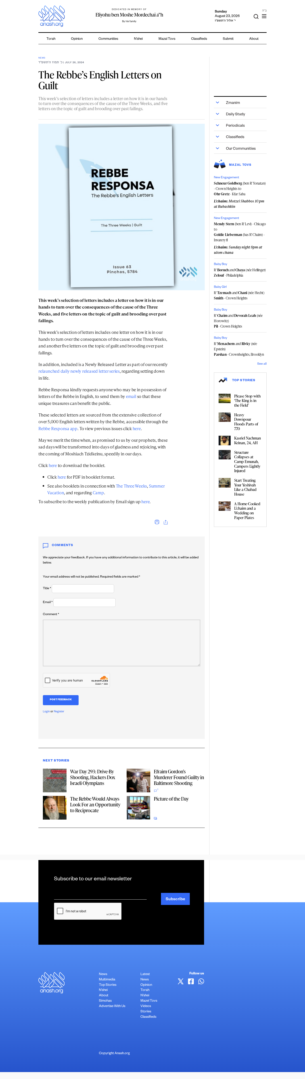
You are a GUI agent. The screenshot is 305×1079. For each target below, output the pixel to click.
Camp (98, 493)
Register (59, 711)
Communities (108, 39)
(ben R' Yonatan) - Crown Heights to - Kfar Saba (240, 188)
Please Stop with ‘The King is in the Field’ (247, 400)
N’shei (138, 39)
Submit (228, 39)
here (137, 428)
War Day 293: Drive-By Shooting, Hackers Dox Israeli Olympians (92, 777)
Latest (145, 974)
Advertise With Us (112, 1006)
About (254, 39)
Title (47, 589)
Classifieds (199, 39)
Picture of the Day (171, 798)
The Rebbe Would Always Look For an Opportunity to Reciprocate (95, 804)
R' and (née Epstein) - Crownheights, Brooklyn (239, 349)
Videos (145, 1006)
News (41, 58)
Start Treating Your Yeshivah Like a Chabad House (245, 487)
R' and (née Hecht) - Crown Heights (239, 295)
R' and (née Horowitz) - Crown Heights (238, 321)
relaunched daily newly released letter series (79, 371)
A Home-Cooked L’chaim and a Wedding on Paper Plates (247, 510)
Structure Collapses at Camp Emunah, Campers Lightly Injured (247, 461)
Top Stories (107, 985)
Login (46, 711)
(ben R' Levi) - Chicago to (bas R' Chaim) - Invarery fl (240, 231)
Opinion (77, 39)
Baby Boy (220, 264)
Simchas (105, 1001)
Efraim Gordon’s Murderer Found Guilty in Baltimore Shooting (179, 777)
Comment (51, 614)
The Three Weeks (131, 486)
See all (262, 364)
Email (48, 602)
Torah (50, 39)
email (131, 396)
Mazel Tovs (148, 1001)
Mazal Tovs (167, 39)
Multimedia (107, 980)
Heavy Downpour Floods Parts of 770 (246, 421)
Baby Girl (220, 287)
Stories (145, 1012)
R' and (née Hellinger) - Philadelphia (240, 272)
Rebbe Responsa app (57, 428)
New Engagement (226, 178)
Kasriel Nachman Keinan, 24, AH (247, 440)
